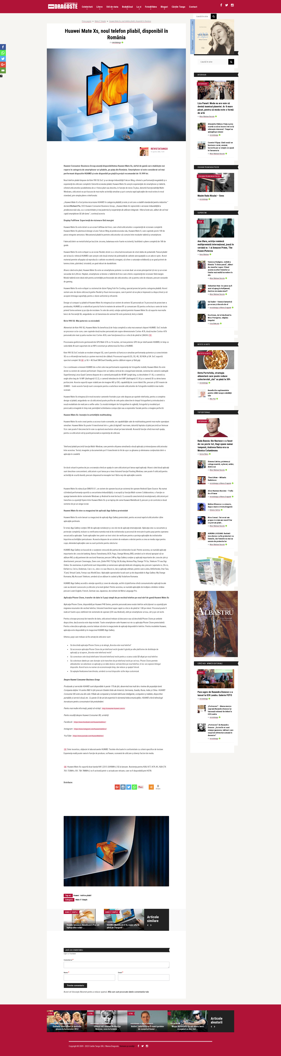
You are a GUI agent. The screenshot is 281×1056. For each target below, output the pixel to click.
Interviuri (202, 84)
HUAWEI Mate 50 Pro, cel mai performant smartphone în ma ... (81, 926)
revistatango (116, 42)
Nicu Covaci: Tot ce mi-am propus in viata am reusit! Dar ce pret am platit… (220, 520)
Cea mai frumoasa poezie (209, 176)
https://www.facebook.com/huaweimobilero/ (90, 722)
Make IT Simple (100, 21)
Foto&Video (151, 6)
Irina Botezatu (214, 324)
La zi (139, 6)
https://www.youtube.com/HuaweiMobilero (88, 736)
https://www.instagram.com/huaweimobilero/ (90, 729)
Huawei (76, 895)
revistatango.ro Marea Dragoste (220, 308)
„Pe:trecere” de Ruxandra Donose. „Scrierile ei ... (107, 1027)
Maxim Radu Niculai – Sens (211, 195)
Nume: (66, 972)
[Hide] (1, 76)
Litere (99, 6)
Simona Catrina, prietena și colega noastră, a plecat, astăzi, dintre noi (221, 464)
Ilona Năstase (204, 254)
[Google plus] (117, 787)
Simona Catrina (215, 510)
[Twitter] (128, 787)
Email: (120, 972)
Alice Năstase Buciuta (206, 116)
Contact (193, 6)
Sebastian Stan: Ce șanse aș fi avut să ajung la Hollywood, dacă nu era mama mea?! (220, 288)
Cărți (200, 672)
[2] (82, 360)
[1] (150, 335)
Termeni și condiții (127, 1046)
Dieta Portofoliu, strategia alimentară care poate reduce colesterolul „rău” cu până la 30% (214, 376)
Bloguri (164, 6)
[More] (151, 787)
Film (200, 222)
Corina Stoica (203, 454)
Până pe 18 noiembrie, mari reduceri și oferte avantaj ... (124, 926)
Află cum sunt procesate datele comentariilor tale (128, 992)
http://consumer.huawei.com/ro (113, 708)
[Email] (3, 70)
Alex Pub (213, 399)
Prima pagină (86, 21)
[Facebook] (3, 47)
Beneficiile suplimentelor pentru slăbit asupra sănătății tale (220, 393)
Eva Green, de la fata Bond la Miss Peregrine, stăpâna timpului (219, 317)
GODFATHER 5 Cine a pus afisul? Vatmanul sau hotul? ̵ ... (67, 1027)
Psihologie (133, 1014)
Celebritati (87, 6)
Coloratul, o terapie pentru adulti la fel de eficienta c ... (148, 1027)
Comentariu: (68, 959)
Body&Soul (127, 6)
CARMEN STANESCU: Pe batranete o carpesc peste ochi (187, 1027)
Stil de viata (112, 6)
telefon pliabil (85, 895)
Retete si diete (204, 353)
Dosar (51, 1014)
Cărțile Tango (178, 6)
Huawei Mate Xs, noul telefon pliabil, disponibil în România (130, 21)
